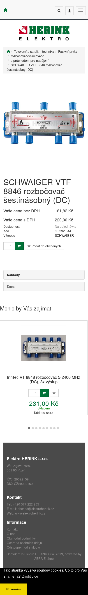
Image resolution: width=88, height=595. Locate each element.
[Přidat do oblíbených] (54, 393)
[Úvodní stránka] (8, 51)
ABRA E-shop (44, 558)
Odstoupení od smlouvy (24, 547)
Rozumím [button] (13, 589)
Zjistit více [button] (30, 576)
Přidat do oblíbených (46, 246)
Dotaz (11, 286)
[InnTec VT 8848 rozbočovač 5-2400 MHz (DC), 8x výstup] (43, 348)
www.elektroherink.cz (30, 513)
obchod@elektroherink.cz (36, 508)
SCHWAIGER (64, 235)
